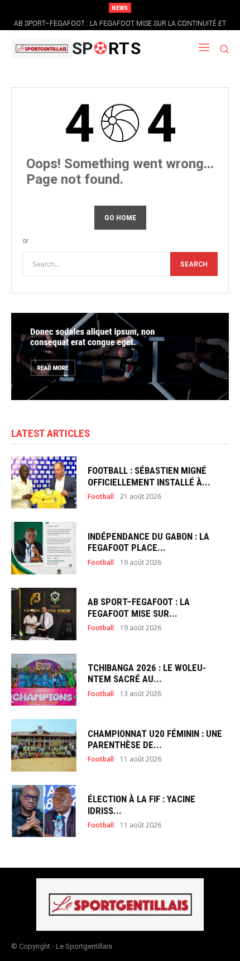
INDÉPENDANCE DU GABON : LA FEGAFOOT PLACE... (148, 542)
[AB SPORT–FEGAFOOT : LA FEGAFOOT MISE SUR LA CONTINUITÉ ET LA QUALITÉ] (43, 614)
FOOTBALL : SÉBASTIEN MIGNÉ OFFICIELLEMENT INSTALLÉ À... (149, 476)
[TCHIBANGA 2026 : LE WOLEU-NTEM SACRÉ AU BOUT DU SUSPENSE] (43, 680)
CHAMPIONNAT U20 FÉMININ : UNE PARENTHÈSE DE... (155, 739)
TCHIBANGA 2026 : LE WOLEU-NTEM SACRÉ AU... (147, 673)
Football (101, 496)
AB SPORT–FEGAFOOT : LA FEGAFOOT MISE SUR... (139, 607)
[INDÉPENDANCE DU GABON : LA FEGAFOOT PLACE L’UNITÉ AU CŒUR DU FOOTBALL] (43, 548)
